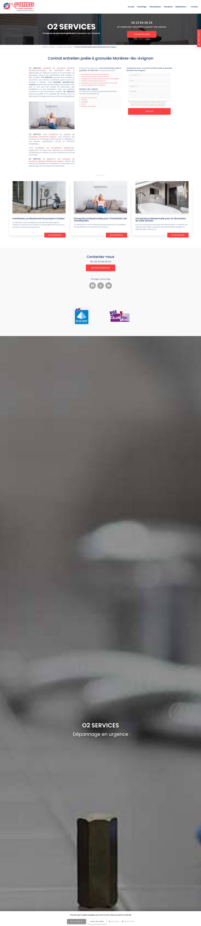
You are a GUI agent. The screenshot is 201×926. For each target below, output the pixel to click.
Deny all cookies (97, 921)
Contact (194, 7)
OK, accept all (77, 921)
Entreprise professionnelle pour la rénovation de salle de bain (160, 219)
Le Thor (83, 104)
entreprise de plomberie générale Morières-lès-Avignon (52, 69)
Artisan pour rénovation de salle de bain (95, 76)
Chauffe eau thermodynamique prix (93, 81)
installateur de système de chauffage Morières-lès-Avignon (52, 135)
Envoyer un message (100, 268)
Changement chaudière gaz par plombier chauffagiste (100, 79)
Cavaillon (84, 100)
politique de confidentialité (156, 105)
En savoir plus (54, 235)
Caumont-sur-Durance (89, 98)
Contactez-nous (142, 34)
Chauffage (141, 7)
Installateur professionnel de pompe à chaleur (38, 218)
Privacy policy (129, 921)
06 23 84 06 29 (141, 23)
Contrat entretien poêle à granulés (93, 85)
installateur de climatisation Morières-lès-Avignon (52, 149)
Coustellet (84, 102)
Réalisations (180, 7)
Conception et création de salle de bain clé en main (99, 83)
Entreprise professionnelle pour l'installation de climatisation (100, 219)
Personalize (114, 921)
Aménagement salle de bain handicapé (95, 74)
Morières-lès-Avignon (64, 47)
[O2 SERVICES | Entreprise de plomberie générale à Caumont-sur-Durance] (19, 7)
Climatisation (155, 7)
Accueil (131, 7)
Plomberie (168, 7)
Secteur (52, 47)
